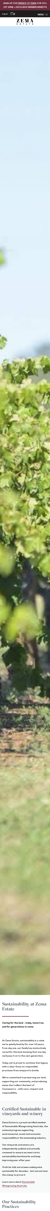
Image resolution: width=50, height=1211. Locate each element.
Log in (5, 13)
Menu (41, 14)
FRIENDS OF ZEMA (27, 3)
